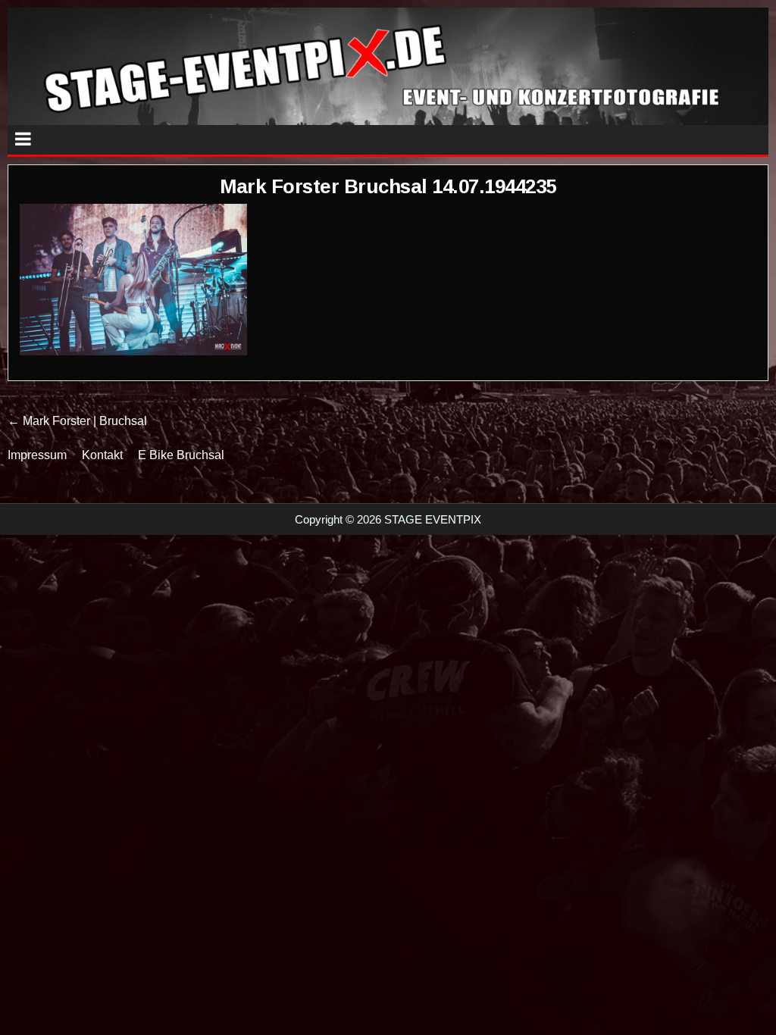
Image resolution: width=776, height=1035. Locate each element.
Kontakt (102, 455)
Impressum (37, 455)
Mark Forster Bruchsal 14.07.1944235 (388, 186)
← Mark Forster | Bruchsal (77, 420)
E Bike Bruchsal (181, 455)
